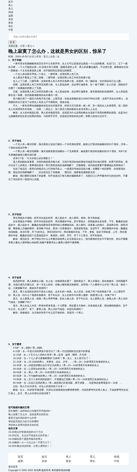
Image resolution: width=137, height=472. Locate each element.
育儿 (10, 8)
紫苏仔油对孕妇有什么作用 (22, 418)
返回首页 (13, 466)
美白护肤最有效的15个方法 (29, 432)
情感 (10, 12)
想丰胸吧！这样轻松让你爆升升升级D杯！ (30, 411)
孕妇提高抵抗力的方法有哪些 (23, 421)
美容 (10, 19)
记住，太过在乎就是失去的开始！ (32, 435)
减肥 (10, 15)
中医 (10, 29)
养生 (10, 26)
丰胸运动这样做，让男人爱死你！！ (33, 446)
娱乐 (10, 1)
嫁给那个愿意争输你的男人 (29, 439)
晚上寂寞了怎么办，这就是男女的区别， (29, 414)
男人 (10, 5)
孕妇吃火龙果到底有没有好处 (23, 425)
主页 (22, 46)
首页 (20, 456)
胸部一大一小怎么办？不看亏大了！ (33, 442)
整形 (10, 22)
